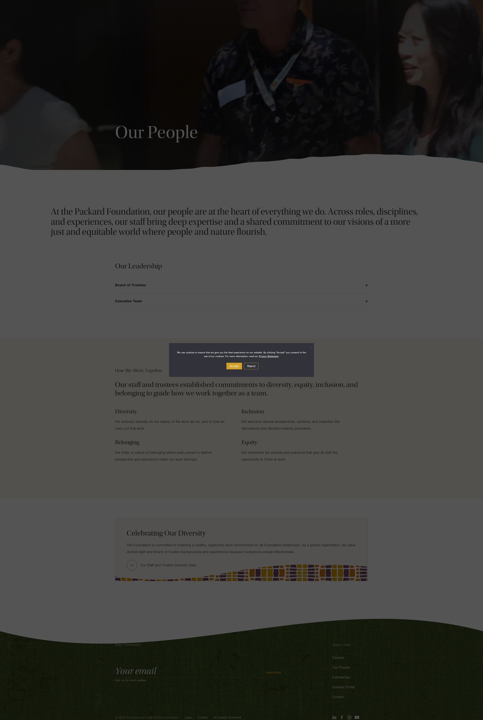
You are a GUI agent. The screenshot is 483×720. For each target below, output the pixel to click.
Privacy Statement (268, 356)
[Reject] (309, 348)
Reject (251, 366)
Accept (234, 366)
